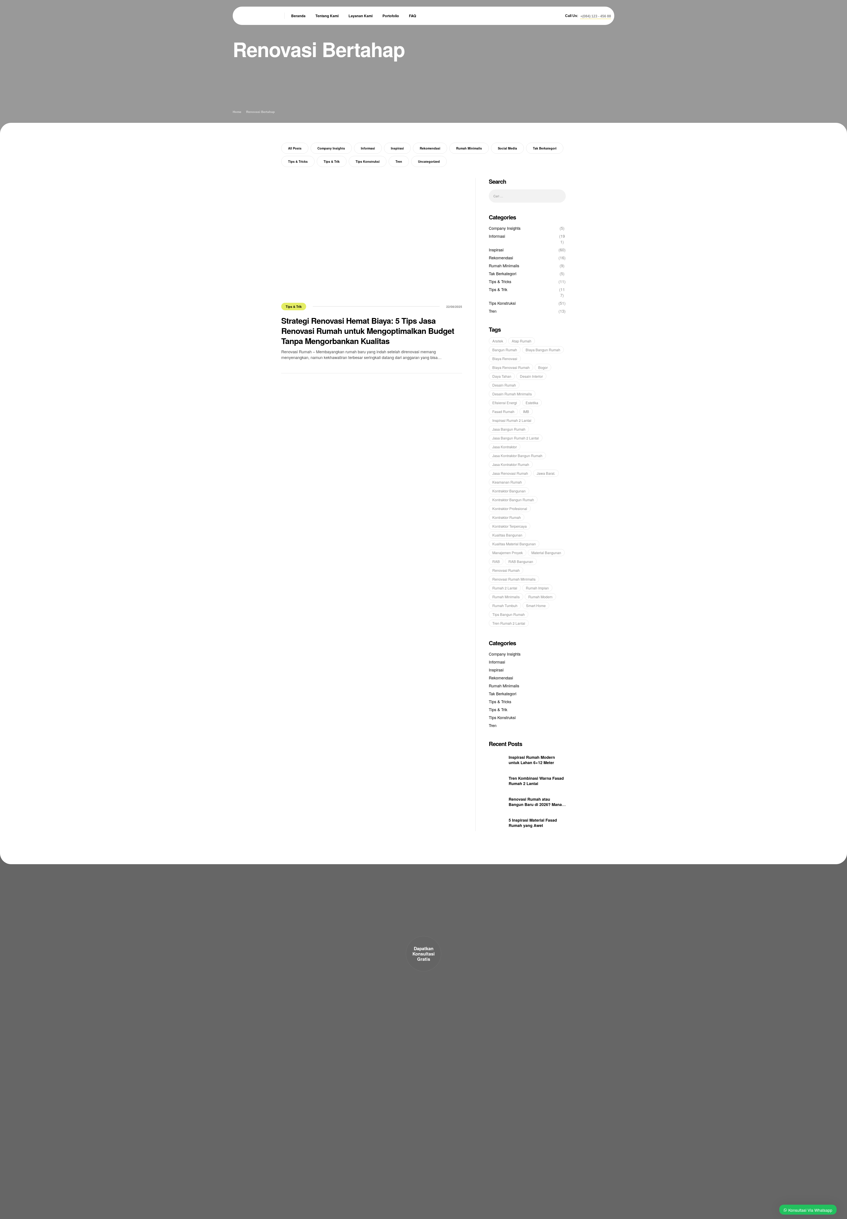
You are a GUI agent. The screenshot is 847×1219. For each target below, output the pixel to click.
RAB (496, 561)
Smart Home (536, 605)
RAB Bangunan (520, 561)
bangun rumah (504, 349)
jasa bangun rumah (508, 429)
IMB (526, 411)
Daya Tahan (501, 376)
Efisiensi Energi (504, 402)
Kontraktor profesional (509, 508)
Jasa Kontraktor (504, 446)
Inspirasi (397, 148)
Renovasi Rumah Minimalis (514, 579)
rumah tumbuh (504, 605)
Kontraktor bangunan (509, 491)
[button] (595, 16)
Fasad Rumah (503, 411)
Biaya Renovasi (504, 358)
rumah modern (540, 596)
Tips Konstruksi (368, 161)
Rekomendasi (430, 148)
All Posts (295, 148)
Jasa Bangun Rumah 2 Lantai (515, 438)
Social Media (507, 148)
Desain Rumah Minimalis (512, 393)
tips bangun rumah (508, 614)
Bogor (543, 367)
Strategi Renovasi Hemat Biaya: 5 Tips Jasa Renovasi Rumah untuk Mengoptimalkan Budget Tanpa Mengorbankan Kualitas (367, 330)
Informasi (368, 148)
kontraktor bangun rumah (513, 499)
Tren (398, 161)
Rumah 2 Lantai (504, 588)
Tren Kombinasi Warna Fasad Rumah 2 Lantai (536, 780)
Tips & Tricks (298, 161)
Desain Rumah (504, 385)
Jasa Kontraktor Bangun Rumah (517, 455)
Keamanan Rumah (507, 482)
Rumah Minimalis (469, 148)
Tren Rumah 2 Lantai (508, 623)
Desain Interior (531, 376)
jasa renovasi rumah (510, 473)
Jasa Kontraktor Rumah (510, 464)
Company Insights (331, 148)
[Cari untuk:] (527, 196)
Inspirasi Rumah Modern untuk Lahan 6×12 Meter (532, 759)
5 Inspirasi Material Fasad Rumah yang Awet (533, 822)
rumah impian (537, 588)
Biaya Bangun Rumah (543, 349)
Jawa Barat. (546, 473)
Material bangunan (546, 552)
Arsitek (497, 341)
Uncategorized (429, 161)
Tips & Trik (332, 161)
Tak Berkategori (545, 148)
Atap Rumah (521, 341)
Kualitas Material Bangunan (514, 543)
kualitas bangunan (507, 535)
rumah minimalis (506, 596)
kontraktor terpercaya (509, 526)
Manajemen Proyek (507, 552)
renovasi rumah (506, 570)
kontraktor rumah (506, 517)
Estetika (532, 402)
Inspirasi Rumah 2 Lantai (511, 420)
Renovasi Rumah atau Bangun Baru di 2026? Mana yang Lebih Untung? (535, 804)
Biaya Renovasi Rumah (511, 367)
